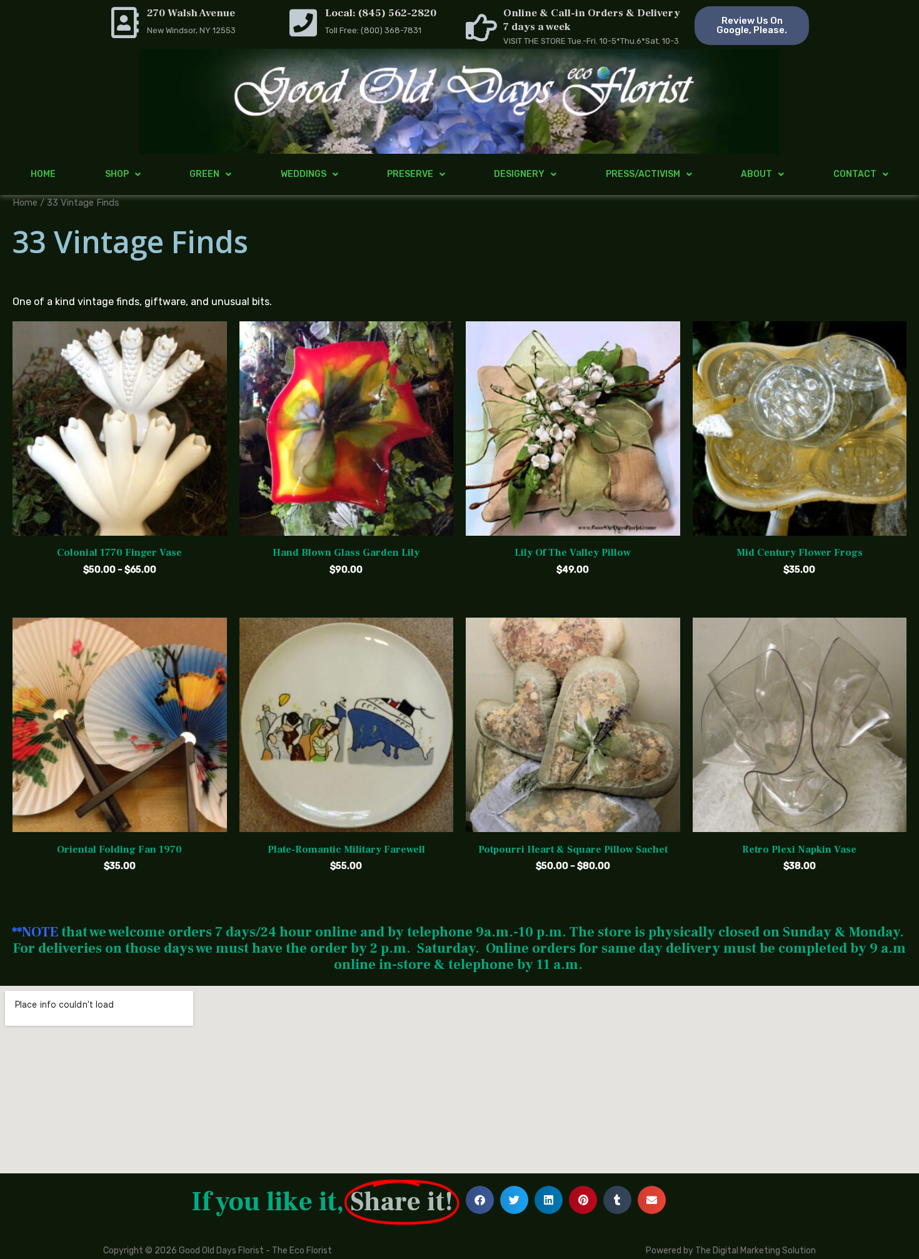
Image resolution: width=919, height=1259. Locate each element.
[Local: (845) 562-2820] (303, 22)
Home (43, 174)
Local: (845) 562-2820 (380, 13)
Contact (854, 174)
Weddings (303, 174)
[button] (480, 1200)
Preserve (410, 174)
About (756, 174)
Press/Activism (643, 174)
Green (204, 174)
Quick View (119, 525)
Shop (117, 174)
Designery (519, 174)
